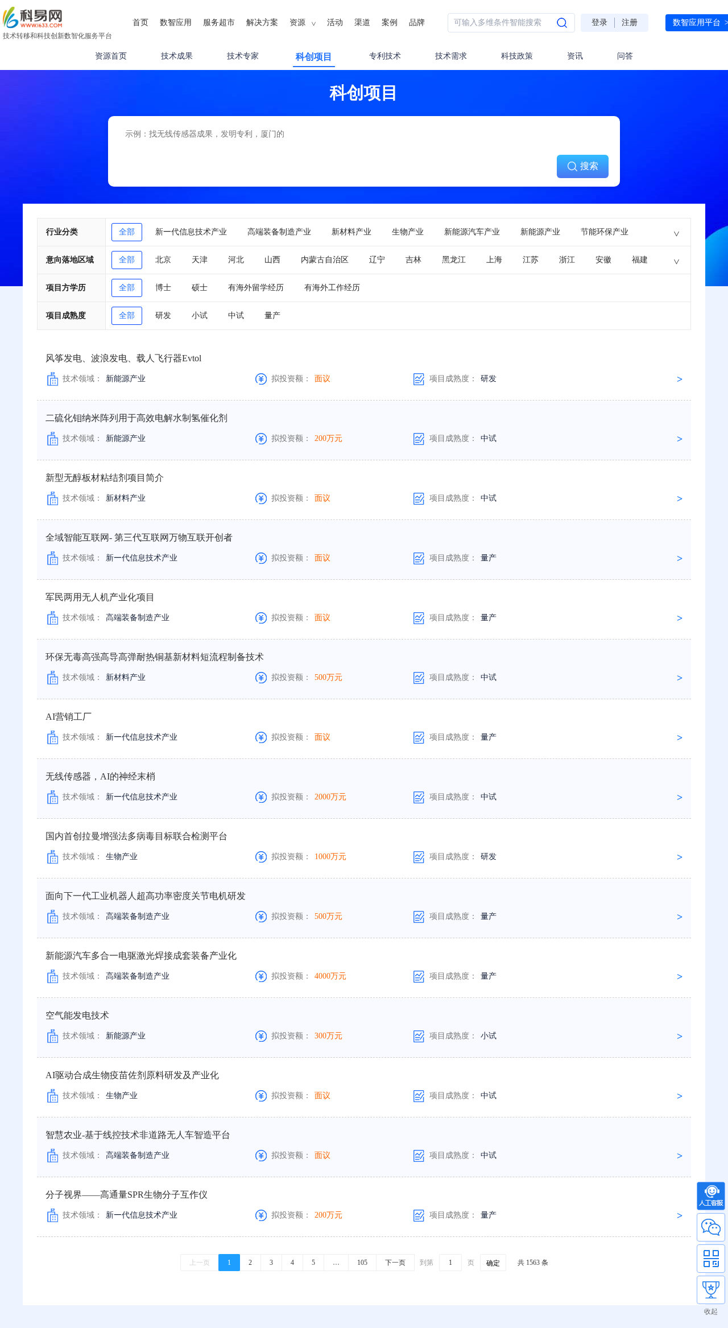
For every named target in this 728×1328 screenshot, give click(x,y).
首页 (140, 22)
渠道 (362, 22)
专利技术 (385, 56)
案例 (390, 22)
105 (362, 1263)
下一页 (395, 1263)
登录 (599, 22)
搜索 (589, 166)
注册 (630, 22)
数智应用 (176, 22)
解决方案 (262, 22)
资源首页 (111, 56)
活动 (335, 22)
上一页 (199, 1263)
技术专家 (243, 56)
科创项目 (314, 56)
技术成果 (177, 56)
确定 (493, 1263)
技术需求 (451, 56)
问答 (625, 56)
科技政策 (517, 56)
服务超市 (219, 22)
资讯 (575, 56)
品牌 (417, 22)
